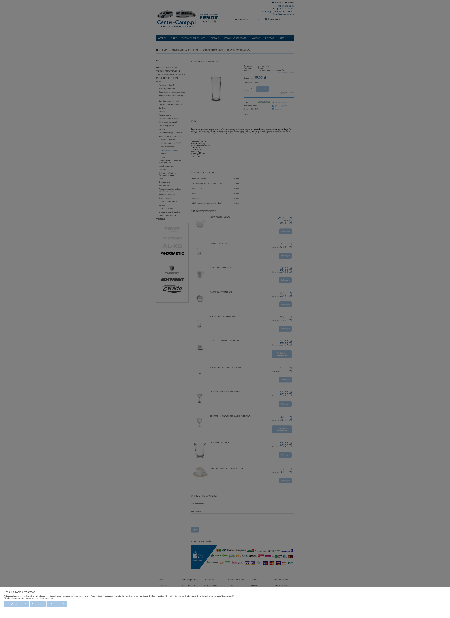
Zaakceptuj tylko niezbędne (17, 604)
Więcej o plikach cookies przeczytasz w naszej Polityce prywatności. (29, 598)
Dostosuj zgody (38, 604)
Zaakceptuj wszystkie (57, 604)
